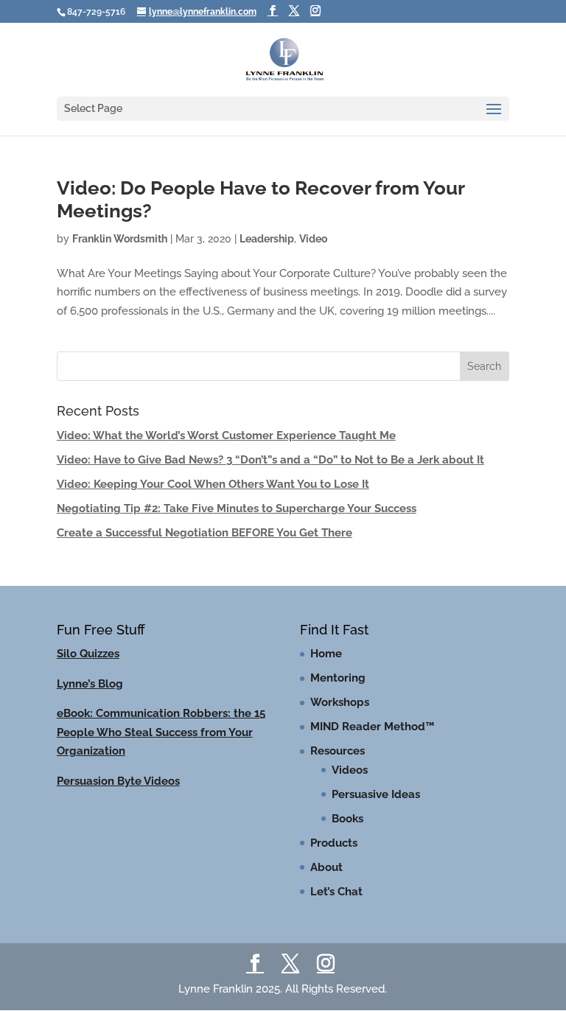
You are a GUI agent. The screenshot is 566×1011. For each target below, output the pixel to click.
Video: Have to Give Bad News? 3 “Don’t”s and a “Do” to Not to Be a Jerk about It (270, 459)
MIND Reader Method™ (372, 726)
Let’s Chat (336, 891)
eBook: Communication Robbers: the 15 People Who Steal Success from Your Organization (161, 732)
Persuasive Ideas (376, 794)
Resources (337, 751)
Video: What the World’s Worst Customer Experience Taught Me (226, 435)
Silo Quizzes (88, 653)
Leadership (267, 239)
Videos (350, 770)
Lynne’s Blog (90, 683)
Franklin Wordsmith (119, 239)
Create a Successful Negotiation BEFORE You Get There (204, 532)
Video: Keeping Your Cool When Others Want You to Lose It (213, 484)
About (326, 867)
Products (333, 843)
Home (326, 653)
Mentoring (338, 678)
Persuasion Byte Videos (118, 781)
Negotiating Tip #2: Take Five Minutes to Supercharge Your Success (236, 508)
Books (347, 818)
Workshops (339, 702)
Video (313, 239)
